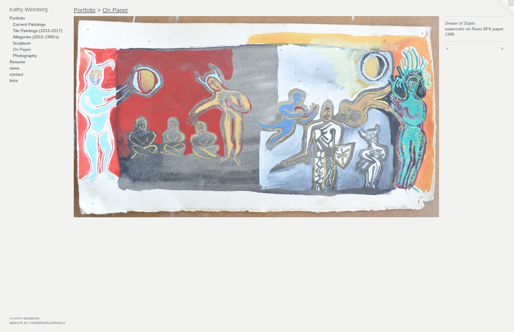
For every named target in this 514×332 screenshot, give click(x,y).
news (14, 68)
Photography (25, 55)
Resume (17, 61)
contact (16, 74)
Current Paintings (29, 24)
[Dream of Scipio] (256, 116)
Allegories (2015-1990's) (36, 36)
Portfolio (17, 18)
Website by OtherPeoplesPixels (37, 323)
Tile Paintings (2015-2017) (37, 30)
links (14, 80)
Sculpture (22, 43)
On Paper (22, 49)
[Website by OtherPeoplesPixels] (502, 12)
